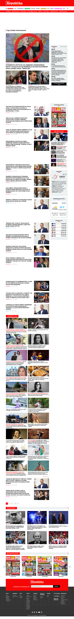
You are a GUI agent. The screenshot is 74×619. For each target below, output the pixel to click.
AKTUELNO (8, 11)
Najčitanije (63, 46)
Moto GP (28, 602)
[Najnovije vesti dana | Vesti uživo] (27, 8)
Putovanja (57, 593)
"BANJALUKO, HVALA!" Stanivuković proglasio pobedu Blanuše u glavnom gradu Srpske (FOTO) (18, 224)
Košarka (28, 598)
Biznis (48, 593)
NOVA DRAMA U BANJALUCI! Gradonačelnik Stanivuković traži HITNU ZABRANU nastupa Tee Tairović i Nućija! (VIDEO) (19, 260)
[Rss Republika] (37, 612)
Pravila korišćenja (63, 597)
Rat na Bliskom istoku (32, 11)
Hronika (38, 8)
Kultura (34, 598)
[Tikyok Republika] (34, 612)
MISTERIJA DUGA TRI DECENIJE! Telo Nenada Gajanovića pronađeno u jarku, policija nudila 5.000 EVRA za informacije (58, 60)
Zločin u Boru (46, 11)
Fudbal (27, 595)
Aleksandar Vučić (15, 11)
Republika (63, 593)
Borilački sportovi (28, 601)
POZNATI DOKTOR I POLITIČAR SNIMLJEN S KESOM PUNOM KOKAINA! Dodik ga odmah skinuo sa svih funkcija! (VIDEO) (19, 248)
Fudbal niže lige (28, 597)
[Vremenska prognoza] (55, 208)
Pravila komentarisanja (64, 599)
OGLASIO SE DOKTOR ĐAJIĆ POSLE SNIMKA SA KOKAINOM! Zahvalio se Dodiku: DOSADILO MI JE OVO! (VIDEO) (18, 236)
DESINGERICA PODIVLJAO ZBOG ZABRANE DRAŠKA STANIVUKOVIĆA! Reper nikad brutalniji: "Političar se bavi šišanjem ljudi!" (18, 143)
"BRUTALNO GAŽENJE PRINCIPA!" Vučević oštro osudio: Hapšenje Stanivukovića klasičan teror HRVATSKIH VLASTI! (19, 120)
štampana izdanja (13, 553)
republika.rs (35, 615)
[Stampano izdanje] (58, 117)
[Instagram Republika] (41, 612)
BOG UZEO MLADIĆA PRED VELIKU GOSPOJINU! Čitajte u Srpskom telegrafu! (58, 79)
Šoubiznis (35, 597)
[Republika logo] (14, 3)
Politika (30, 85)
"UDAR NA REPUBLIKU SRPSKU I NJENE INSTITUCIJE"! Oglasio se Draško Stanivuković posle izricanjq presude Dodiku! (19, 481)
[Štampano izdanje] (13, 566)
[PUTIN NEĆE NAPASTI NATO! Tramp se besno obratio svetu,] (58, 517)
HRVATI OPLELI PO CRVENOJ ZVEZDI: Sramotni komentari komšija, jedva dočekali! (58, 547)
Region (7, 202)
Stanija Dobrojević (63, 11)
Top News (56, 596)
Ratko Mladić (23, 11)
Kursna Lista (59, 220)
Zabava (52, 8)
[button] (63, 174)
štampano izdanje (59, 104)
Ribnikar (40, 11)
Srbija (7, 595)
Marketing (63, 601)
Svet (48, 8)
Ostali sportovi (28, 604)
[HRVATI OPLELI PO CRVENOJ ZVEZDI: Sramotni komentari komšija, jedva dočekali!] (58, 537)
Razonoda (35, 599)
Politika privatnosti (63, 603)
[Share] (7, 35)
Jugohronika (9, 85)
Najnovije (54, 46)
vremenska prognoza (59, 198)
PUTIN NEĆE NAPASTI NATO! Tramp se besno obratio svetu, (58, 66)
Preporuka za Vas (12, 316)
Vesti (15, 8)
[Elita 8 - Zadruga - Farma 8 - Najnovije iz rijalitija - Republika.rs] (58, 8)
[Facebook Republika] (32, 612)
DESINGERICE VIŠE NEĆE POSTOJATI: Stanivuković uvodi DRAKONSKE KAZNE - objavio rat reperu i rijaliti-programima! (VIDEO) (19, 167)
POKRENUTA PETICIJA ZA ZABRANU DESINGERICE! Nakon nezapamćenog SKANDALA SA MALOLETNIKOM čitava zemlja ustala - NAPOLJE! (27, 66)
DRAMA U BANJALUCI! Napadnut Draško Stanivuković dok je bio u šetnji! (19, 200)
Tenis (27, 599)
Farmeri (41, 597)
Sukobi (21, 597)
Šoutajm (28, 606)
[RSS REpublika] (39, 612)
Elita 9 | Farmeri (42, 594)
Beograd (55, 203)
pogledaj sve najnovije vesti (59, 84)
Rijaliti (34, 596)
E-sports (28, 607)
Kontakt (62, 600)
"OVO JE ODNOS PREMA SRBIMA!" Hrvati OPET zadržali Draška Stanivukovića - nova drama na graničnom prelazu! (19, 131)
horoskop (59, 171)
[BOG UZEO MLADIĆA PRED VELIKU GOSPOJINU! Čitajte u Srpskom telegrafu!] (37, 537)
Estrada (8, 63)
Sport (28, 593)
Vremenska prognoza (8, 600)
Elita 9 (41, 596)
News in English (56, 599)
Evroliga (28, 608)
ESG (48, 596)
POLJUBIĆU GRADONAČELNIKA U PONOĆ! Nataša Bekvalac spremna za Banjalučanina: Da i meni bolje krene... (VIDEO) (18, 190)
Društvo (7, 598)
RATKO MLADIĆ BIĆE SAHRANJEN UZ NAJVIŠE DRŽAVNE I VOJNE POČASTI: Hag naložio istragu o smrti (58, 52)
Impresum (63, 595)
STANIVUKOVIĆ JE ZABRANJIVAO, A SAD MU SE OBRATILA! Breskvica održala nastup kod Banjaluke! (19, 283)
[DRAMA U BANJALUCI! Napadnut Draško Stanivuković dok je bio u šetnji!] (41, 204)
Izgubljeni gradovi (54, 11)
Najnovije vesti (11, 508)
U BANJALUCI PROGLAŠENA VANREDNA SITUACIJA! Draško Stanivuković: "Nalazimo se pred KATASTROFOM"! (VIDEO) (19, 307)
